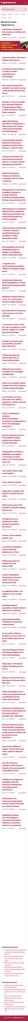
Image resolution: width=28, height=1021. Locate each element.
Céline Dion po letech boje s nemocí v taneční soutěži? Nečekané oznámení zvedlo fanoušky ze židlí (14, 233)
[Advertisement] (14, 888)
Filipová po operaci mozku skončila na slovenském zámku (11, 357)
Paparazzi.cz (8, 2)
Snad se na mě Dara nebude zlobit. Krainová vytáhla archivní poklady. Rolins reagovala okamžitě (13, 958)
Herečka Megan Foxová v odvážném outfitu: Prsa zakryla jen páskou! (13, 652)
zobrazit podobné (22, 37)
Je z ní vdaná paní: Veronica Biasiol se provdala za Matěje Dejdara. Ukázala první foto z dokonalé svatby (15, 1009)
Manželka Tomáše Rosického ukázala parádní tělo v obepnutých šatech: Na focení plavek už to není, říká (15, 991)
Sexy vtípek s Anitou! (11, 482)
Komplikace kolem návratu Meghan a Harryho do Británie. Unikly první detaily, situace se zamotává (11, 820)
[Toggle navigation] (25, 2)
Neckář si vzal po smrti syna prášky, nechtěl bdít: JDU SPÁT (12, 343)
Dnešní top (10, 14)
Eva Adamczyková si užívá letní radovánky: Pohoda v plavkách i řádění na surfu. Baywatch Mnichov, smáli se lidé (15, 952)
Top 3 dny (3, 18)
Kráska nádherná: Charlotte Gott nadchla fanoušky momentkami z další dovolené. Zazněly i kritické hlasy (14, 969)
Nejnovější (3, 14)
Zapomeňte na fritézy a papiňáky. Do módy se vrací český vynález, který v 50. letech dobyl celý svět (13, 457)
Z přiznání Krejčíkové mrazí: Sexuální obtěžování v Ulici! (12, 549)
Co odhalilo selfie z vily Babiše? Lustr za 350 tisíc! (12, 594)
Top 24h (17, 14)
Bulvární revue (17, 1018)
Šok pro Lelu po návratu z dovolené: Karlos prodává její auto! (13, 680)
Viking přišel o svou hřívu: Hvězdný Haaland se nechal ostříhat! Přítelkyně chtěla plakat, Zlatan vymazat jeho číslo (14, 195)
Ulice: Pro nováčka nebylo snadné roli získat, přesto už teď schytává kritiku (14, 385)
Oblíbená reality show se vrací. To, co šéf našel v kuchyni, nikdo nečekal (13, 299)
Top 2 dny (23, 14)
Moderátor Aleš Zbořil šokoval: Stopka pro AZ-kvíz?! (13, 666)
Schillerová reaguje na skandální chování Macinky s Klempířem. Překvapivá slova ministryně (12, 784)
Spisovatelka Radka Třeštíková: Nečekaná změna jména (12, 621)
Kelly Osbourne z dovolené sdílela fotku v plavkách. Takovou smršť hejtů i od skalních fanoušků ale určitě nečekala (14, 214)
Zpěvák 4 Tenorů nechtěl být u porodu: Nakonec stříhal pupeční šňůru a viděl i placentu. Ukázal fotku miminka (13, 107)
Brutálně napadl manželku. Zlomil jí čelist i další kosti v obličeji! (14, 607)
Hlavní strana (10, 1018)
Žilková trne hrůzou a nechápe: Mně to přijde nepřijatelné (12, 371)
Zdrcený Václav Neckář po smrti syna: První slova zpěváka (14, 313)
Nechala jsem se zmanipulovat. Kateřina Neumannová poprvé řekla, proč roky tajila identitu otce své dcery (13, 998)
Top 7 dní (10, 18)
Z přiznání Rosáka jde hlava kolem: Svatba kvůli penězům (13, 32)
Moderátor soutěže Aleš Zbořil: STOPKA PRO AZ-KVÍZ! (13, 493)
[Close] (25, 9)
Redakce (23, 1018)
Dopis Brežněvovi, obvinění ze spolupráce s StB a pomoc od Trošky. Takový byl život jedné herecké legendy (13, 126)
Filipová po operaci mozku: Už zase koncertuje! (11, 563)
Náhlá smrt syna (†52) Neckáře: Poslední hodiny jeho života (13, 507)
